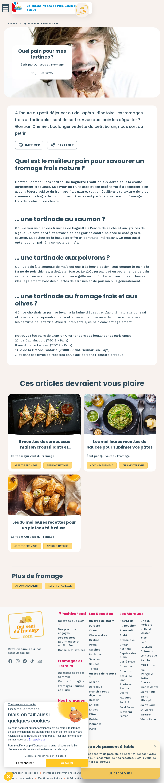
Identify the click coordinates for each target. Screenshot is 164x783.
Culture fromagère (71, 681)
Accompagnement (27, 585)
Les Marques (131, 613)
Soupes (94, 664)
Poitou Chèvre (145, 680)
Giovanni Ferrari (126, 713)
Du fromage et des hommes (71, 674)
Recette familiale (60, 585)
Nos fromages (71, 700)
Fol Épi (124, 702)
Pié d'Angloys (146, 672)
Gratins (94, 640)
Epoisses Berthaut (126, 686)
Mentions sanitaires (50, 778)
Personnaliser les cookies (22, 772)
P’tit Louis (147, 665)
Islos (143, 637)
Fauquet (125, 697)
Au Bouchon (128, 625)
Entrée (93, 709)
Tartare (145, 714)
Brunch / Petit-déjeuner (99, 693)
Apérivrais (126, 620)
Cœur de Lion (126, 678)
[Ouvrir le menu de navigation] (5, 8)
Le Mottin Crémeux (147, 649)
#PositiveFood (72, 613)
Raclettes (95, 654)
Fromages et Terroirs (70, 663)
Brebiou (125, 635)
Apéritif (94, 682)
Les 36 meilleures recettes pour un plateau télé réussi (44, 525)
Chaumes (126, 666)
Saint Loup (148, 704)
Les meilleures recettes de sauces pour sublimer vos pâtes (120, 444)
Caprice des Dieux (128, 655)
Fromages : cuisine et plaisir (71, 687)
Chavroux (126, 671)
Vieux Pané (148, 719)
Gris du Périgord (146, 622)
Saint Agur (147, 691)
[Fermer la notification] (155, 746)
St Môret (146, 709)
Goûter (94, 719)
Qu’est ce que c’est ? (71, 622)
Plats (92, 728)
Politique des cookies (19, 778)
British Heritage (125, 646)
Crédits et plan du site (81, 778)
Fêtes (92, 714)
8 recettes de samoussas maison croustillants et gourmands (44, 447)
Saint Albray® (145, 698)
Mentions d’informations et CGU (62, 772)
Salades (94, 659)
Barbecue (95, 686)
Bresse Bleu (128, 640)
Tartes (93, 668)
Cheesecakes (98, 635)
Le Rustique (148, 655)
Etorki (124, 692)
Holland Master (145, 631)
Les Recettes (101, 613)
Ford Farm (127, 707)
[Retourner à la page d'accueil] (82, 10)
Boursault (126, 630)
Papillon (146, 660)
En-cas (94, 704)
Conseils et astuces (71, 650)
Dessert (94, 699)
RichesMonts (149, 686)
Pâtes (93, 644)
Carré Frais (127, 661)
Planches (95, 723)
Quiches (94, 649)
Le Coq (145, 642)
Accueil (12, 23)
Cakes (93, 630)
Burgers (94, 625)
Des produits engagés (67, 631)
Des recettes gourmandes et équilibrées (68, 641)
